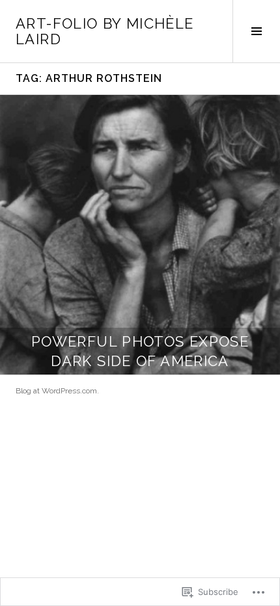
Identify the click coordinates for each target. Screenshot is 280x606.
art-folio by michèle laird (105, 31)
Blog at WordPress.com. (57, 390)
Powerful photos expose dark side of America (140, 351)
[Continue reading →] (140, 235)
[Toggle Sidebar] (256, 31)
